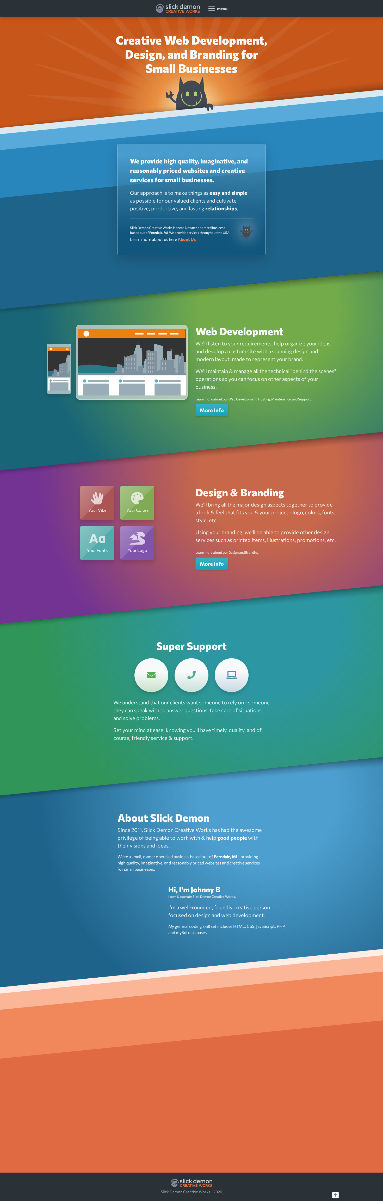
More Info (212, 410)
